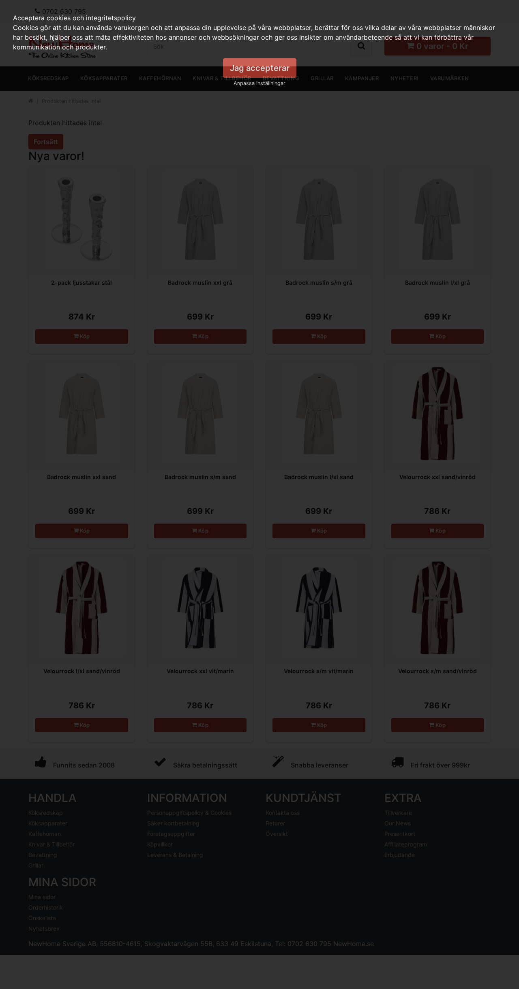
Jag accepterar (260, 68)
